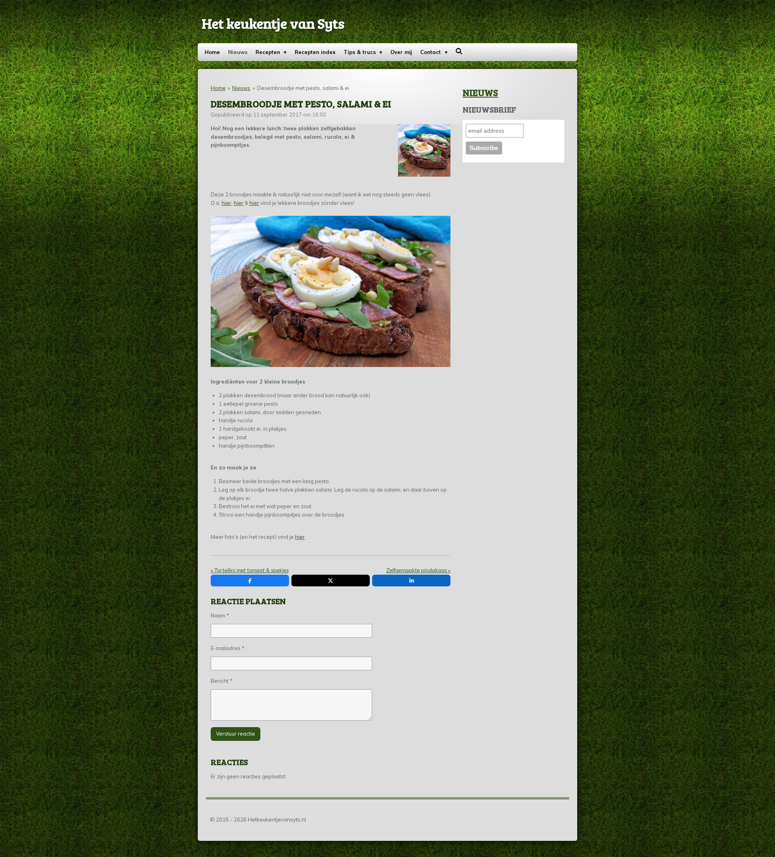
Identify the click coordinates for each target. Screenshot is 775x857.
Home (218, 88)
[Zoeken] (459, 51)
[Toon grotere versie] (424, 150)
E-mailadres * (228, 648)
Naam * (220, 615)
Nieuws (241, 88)
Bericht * (221, 681)
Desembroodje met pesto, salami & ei (303, 88)
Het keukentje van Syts (273, 23)
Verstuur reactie (235, 733)
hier (226, 203)
